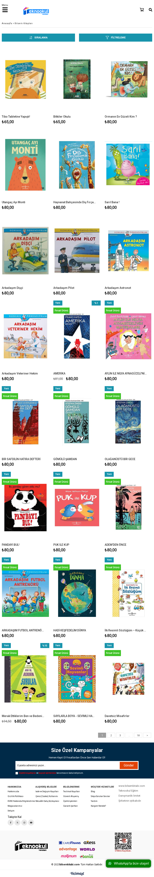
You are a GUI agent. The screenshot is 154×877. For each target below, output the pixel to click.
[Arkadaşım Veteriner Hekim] (25, 336)
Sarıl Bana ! (112, 202)
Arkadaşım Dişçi (12, 287)
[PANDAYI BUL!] (25, 507)
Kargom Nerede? (98, 806)
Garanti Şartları (70, 806)
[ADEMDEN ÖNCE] (128, 507)
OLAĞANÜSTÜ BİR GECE (120, 459)
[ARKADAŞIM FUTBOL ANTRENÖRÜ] (25, 593)
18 (138, 735)
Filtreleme (118, 37)
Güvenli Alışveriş (71, 796)
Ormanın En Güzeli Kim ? (121, 116)
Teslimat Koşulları (71, 791)
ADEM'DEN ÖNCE (115, 544)
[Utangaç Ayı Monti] (25, 165)
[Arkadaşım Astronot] (128, 250)
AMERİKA (59, 373)
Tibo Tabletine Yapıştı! (16, 116)
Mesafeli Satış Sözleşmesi (47, 801)
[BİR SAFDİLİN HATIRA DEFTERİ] (25, 421)
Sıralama (41, 37)
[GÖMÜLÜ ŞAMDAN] (77, 421)
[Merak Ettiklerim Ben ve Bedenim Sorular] (25, 678)
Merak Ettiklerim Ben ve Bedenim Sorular (23, 716)
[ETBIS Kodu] (123, 842)
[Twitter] (17, 823)
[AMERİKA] (77, 336)
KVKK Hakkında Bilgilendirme (21, 801)
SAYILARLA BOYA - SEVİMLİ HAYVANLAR (74, 716)
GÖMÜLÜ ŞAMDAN (65, 459)
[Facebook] (11, 823)
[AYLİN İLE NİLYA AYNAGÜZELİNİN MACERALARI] (128, 336)
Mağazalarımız (15, 806)
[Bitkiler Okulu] (77, 79)
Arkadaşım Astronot (118, 287)
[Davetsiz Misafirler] (128, 678)
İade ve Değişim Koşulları (47, 791)
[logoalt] (31, 846)
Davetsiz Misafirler (117, 716)
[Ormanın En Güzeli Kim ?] (128, 79)
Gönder (129, 765)
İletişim (11, 811)
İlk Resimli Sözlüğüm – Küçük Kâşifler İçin (126, 630)
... (129, 735)
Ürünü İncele (36, 84)
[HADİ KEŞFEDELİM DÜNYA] (77, 593)
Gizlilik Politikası (15, 796)
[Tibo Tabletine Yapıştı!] (25, 79)
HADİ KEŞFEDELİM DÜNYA (69, 630)
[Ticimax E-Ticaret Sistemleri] (77, 874)
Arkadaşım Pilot (63, 287)
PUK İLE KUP (61, 544)
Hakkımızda (13, 791)
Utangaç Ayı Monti (13, 202)
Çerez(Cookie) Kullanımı (46, 796)
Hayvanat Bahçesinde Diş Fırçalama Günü (74, 202)
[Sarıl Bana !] (128, 165)
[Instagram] (24, 823)
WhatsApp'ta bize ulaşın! (131, 863)
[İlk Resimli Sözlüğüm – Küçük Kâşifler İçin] (128, 593)
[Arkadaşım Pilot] (77, 250)
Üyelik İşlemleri (70, 801)
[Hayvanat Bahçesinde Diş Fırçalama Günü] (77, 165)
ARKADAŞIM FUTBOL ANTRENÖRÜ (23, 630)
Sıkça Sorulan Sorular (100, 796)
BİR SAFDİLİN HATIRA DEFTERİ (21, 459)
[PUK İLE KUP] (77, 507)
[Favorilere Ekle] (25, 84)
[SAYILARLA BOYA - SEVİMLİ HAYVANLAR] (77, 678)
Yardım (94, 801)
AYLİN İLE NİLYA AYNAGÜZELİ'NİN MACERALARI (126, 373)
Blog (93, 791)
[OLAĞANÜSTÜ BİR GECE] (128, 421)
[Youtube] (31, 823)
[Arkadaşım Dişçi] (25, 250)
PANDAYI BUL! (10, 544)
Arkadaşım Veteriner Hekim (20, 373)
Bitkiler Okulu (62, 116)
